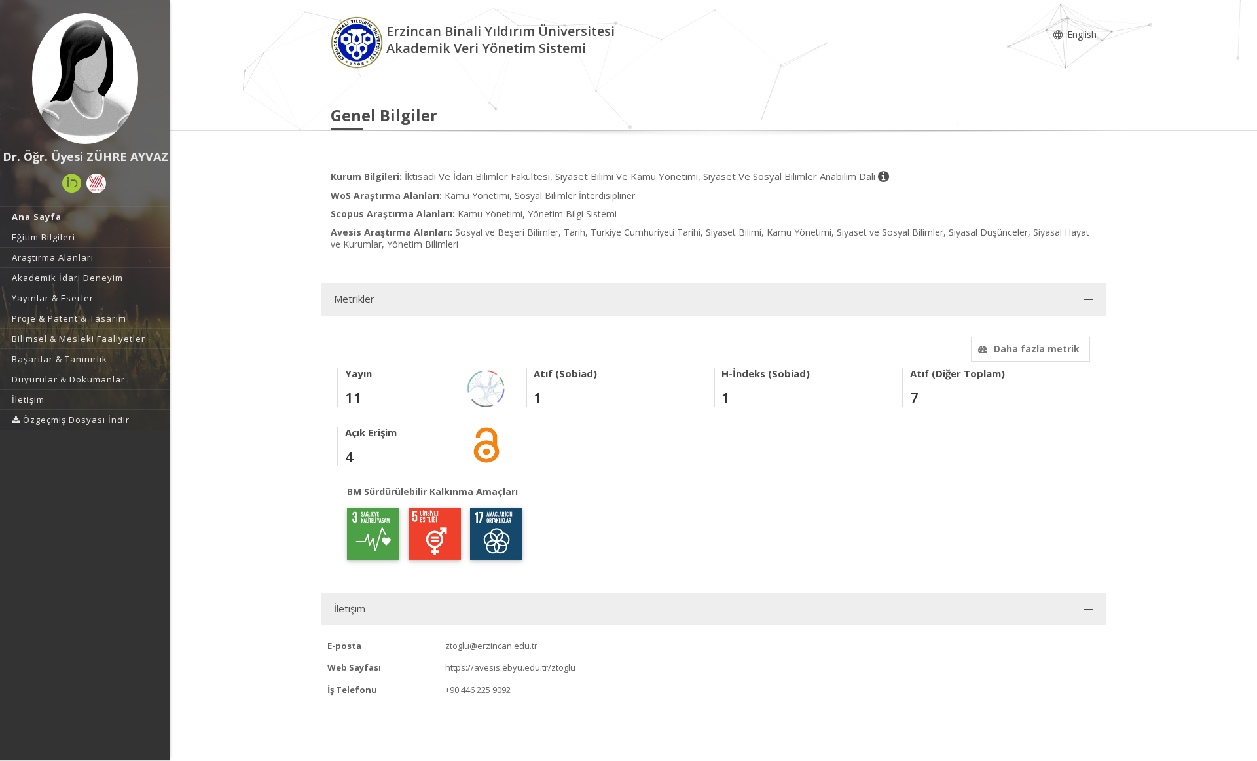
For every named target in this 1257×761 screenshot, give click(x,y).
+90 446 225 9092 (478, 690)
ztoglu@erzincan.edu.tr (491, 646)
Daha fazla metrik (1037, 349)
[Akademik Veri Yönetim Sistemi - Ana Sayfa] (358, 41)
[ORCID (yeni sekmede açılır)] (72, 183)
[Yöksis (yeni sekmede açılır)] (96, 183)
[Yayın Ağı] (486, 387)
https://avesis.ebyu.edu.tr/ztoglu (510, 667)
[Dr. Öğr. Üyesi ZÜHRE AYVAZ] (85, 78)
